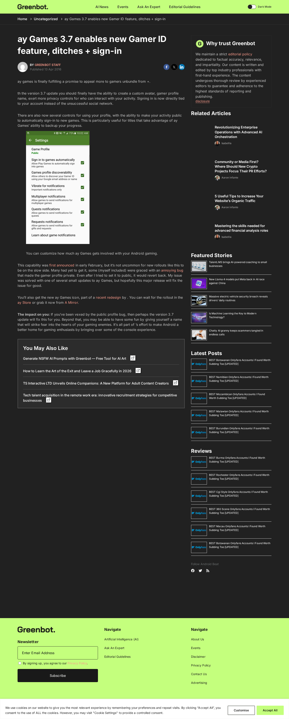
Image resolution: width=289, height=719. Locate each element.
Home (22, 19)
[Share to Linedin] (182, 67)
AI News (102, 7)
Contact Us (199, 674)
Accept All (270, 710)
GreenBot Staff (48, 65)
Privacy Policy (77, 663)
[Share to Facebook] (166, 67)
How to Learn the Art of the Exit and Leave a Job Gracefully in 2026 (77, 371)
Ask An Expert (148, 7)
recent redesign (108, 297)
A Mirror (71, 302)
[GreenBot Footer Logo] (36, 629)
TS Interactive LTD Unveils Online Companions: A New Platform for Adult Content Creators (96, 383)
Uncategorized (46, 19)
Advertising (199, 682)
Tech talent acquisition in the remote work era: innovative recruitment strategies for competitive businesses (100, 398)
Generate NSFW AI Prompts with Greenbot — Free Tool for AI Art (75, 358)
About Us (197, 639)
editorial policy (240, 54)
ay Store (24, 302)
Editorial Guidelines (184, 7)
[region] (144, 709)
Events (122, 7)
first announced (61, 265)
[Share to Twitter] (174, 67)
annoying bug (172, 270)
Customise (241, 710)
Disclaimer (198, 656)
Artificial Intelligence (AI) (121, 639)
